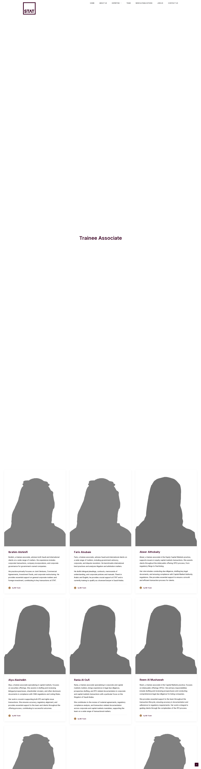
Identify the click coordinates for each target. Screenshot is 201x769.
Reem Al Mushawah (152, 679)
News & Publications (144, 3)
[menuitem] (93, 3)
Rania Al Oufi (82, 679)
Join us (160, 3)
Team (128, 3)
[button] (35, 508)
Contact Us (173, 3)
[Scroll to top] (196, 764)
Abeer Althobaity (150, 551)
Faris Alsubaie (82, 552)
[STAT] (29, 8)
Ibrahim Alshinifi (18, 552)
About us (103, 3)
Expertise (116, 3)
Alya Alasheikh (17, 679)
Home (92, 3)
